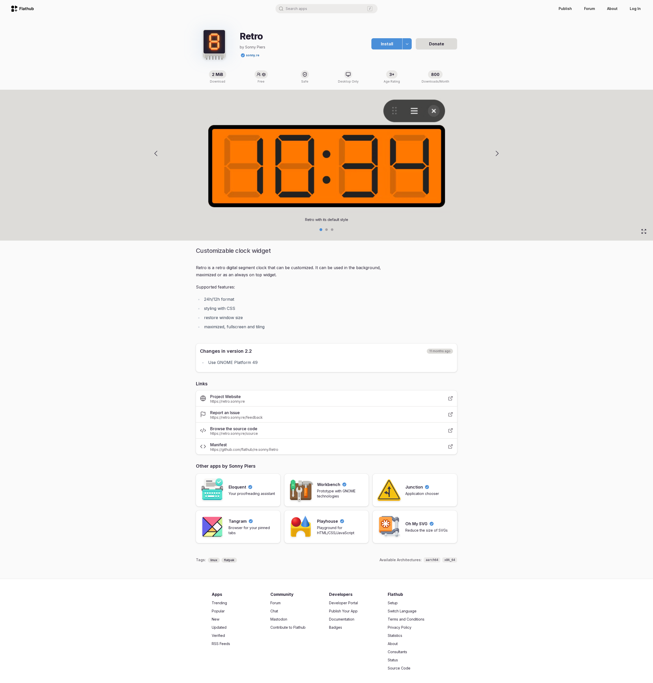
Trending (219, 603)
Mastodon (278, 619)
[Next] (497, 153)
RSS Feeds (221, 643)
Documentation (341, 619)
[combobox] (326, 8)
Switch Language (402, 611)
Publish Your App (343, 611)
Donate (436, 43)
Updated (219, 627)
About (612, 8)
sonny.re (252, 55)
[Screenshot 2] (332, 229)
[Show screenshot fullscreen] (644, 231)
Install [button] (387, 43)
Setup (393, 603)
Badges (335, 627)
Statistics (395, 635)
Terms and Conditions (406, 619)
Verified (218, 635)
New (215, 619)
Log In (635, 8)
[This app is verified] (243, 55)
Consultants (397, 652)
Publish (565, 8)
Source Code (399, 668)
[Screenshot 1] (326, 229)
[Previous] (156, 153)
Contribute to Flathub (288, 627)
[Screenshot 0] (321, 229)
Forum (589, 8)
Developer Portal (343, 603)
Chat (274, 611)
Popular (218, 611)
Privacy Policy (399, 627)
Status (393, 660)
